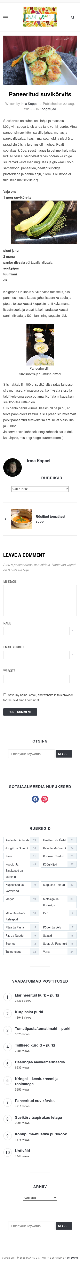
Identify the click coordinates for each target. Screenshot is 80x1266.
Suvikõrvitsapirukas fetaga (38, 1117)
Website (9, 671)
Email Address (14, 647)
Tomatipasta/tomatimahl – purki (42, 1028)
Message (9, 582)
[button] (5, 18)
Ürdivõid (22, 1150)
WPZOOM (72, 1257)
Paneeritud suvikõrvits (35, 1100)
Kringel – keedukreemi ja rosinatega (36, 1081)
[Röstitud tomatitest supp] (21, 518)
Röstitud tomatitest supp (50, 519)
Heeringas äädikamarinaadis (40, 1062)
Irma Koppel (29, 103)
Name (7, 623)
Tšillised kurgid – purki (35, 1045)
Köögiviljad (48, 109)
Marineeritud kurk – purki (37, 995)
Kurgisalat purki (29, 1011)
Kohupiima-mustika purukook (41, 1134)
